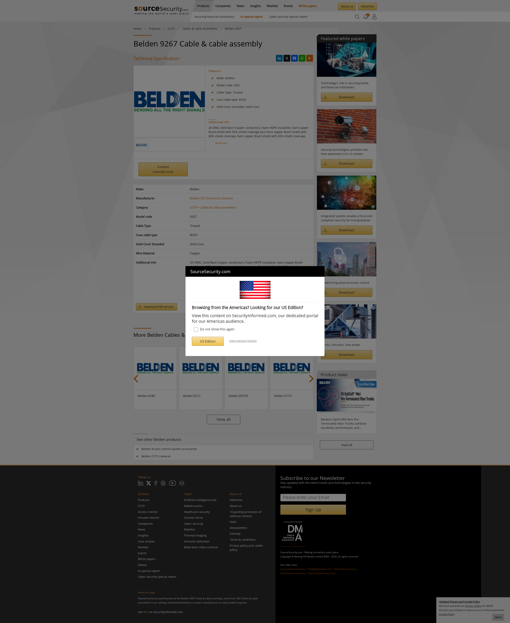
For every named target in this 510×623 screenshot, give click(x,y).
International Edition (243, 341)
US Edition (208, 341)
